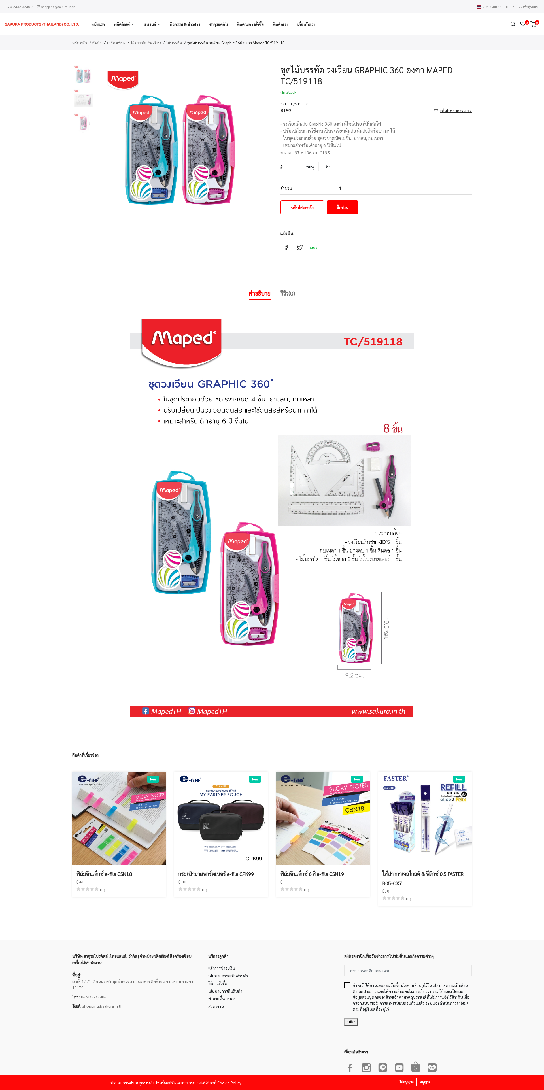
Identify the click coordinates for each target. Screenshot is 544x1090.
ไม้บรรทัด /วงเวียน (146, 42)
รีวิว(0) (287, 293)
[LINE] (382, 1066)
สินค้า (97, 42)
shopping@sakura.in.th (58, 6)
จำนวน (286, 188)
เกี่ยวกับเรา (306, 24)
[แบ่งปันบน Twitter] (299, 247)
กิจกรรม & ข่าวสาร (185, 24)
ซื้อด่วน (342, 207)
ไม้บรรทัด (174, 42)
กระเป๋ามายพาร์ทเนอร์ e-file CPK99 (216, 873)
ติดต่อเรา (280, 24)
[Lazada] (432, 1066)
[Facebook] (350, 1066)
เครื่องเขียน (116, 42)
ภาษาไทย (490, 7)
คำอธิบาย (260, 293)
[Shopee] (415, 1066)
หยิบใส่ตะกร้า (302, 207)
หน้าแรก (98, 24)
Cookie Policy (229, 1082)
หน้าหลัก (79, 42)
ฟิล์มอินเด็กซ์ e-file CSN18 (104, 873)
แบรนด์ (150, 24)
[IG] (366, 1066)
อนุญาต (425, 1082)
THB (509, 7)
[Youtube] (399, 1066)
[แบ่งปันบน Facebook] (286, 247)
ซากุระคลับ (218, 24)
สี (281, 167)
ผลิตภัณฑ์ (122, 24)
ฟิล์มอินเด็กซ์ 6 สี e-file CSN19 (312, 873)
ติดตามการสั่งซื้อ (250, 24)
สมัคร (351, 1021)
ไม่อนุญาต (407, 1082)
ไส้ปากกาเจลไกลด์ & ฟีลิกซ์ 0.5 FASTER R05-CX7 (423, 878)
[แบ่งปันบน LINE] (313, 247)
